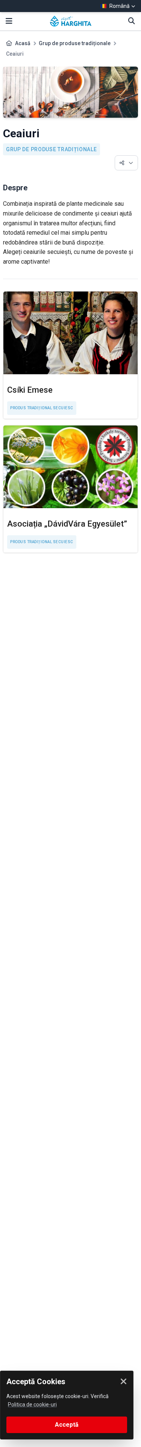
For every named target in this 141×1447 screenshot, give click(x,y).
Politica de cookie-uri (32, 1404)
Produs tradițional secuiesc (41, 408)
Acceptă (67, 1424)
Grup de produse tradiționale (75, 43)
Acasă (22, 43)
